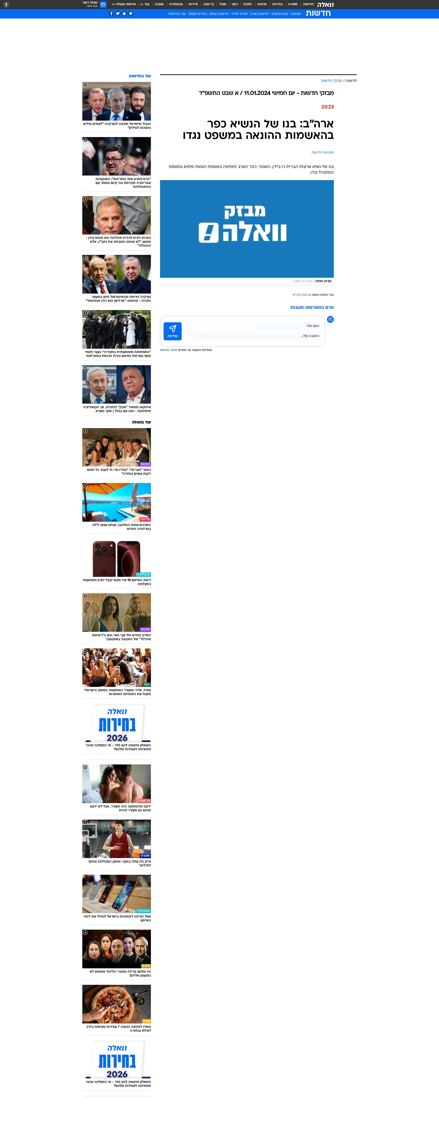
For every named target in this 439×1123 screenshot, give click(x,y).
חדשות (308, 4)
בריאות (208, 4)
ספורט (293, 4)
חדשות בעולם (219, 14)
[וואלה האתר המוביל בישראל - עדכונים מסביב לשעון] (325, 4)
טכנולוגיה (176, 4)
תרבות (262, 4)
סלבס (248, 4)
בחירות (277, 4)
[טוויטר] (118, 13)
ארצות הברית (301, 295)
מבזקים (296, 14)
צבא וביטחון (280, 14)
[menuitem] (306, 4)
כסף (235, 4)
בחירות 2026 (198, 14)
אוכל (223, 4)
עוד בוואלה (141, 422)
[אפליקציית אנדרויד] (131, 13)
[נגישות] (6, 5)
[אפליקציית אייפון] (124, 13)
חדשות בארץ (260, 14)
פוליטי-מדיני (239, 14)
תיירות (193, 4)
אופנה (159, 4)
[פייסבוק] (111, 13)
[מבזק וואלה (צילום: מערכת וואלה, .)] (247, 233)
